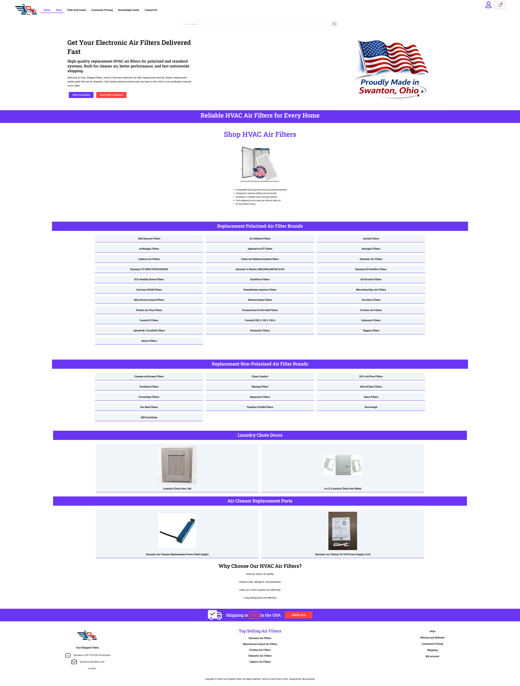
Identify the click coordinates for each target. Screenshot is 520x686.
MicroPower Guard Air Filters (260, 644)
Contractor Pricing (102, 10)
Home (47, 10)
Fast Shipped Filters (87, 647)
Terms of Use (267, 679)
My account (432, 656)
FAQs (432, 631)
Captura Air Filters (260, 661)
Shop (59, 10)
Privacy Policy (281, 679)
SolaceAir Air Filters (260, 655)
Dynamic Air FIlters (260, 638)
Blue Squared (308, 679)
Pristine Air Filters (260, 649)
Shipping (432, 650)
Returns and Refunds (432, 637)
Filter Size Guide (76, 10)
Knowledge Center (128, 10)
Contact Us (151, 10)
